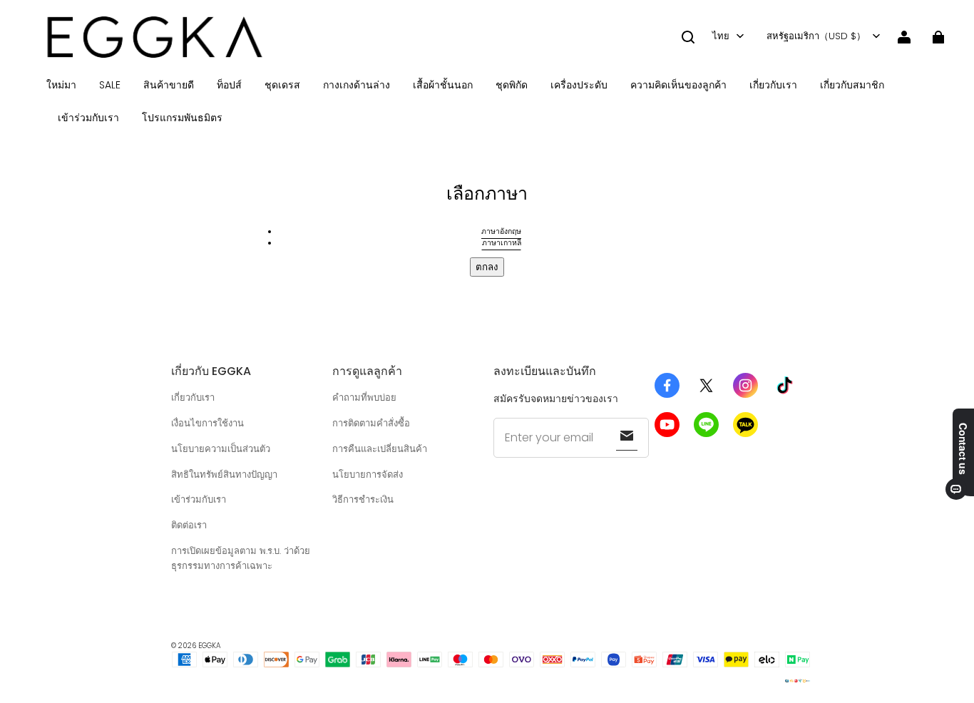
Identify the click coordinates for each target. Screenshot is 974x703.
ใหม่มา (61, 85)
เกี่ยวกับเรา (773, 85)
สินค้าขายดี (168, 85)
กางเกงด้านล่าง (356, 85)
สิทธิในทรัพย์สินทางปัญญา (224, 474)
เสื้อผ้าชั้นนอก (443, 85)
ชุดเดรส (282, 85)
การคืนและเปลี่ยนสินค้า (379, 449)
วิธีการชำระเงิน (363, 499)
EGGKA (209, 645)
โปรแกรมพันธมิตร (182, 118)
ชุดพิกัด (512, 85)
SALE (110, 85)
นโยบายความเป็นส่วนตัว (220, 449)
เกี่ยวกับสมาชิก (852, 85)
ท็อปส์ (229, 85)
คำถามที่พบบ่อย (364, 397)
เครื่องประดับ (579, 85)
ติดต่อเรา (189, 525)
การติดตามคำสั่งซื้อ (371, 423)
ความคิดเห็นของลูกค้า (678, 85)
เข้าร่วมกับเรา (88, 118)
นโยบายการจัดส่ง (367, 474)
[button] (688, 37)
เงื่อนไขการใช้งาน (207, 423)
